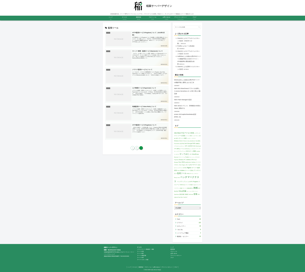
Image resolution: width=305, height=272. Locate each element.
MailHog (193, 162)
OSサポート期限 (191, 151)
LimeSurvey (187, 148)
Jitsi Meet (177, 133)
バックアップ (181, 181)
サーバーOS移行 (189, 184)
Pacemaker (176, 143)
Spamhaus (176, 194)
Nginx (189, 168)
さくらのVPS (189, 181)
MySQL (176, 191)
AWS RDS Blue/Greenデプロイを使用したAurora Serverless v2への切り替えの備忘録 (187, 91)
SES (199, 194)
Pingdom (195, 181)
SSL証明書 (182, 191)
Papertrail (176, 159)
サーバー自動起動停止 (188, 188)
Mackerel (176, 157)
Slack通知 (198, 141)
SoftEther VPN (190, 159)
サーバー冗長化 (189, 170)
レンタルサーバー (194, 148)
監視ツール (181, 173)
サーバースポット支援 (142, 259)
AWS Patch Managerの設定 (183, 99)
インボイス (176, 154)
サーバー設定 (140, 251)
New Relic (180, 197)
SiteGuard (191, 194)
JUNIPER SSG (192, 146)
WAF (199, 188)
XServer (185, 141)
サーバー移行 (183, 138)
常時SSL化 (182, 184)
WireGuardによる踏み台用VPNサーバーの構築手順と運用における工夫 (187, 81)
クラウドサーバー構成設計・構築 (145, 249)
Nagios (183, 164)
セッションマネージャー (192, 191)
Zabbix (199, 164)
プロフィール (173, 251)
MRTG (177, 138)
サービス (139, 247)
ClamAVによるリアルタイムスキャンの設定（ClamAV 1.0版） (188, 40)
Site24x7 (185, 197)
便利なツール (180, 148)
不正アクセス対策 (187, 133)
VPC (191, 154)
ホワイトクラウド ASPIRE (180, 167)
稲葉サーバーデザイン (110, 247)
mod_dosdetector (191, 141)
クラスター (197, 157)
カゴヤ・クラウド (191, 138)
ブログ (172, 257)
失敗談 (186, 194)
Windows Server (178, 141)
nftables (182, 170)
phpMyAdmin (188, 162)
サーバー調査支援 (141, 255)
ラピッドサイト (194, 173)
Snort (178, 170)
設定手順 (182, 143)
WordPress (195, 154)
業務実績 (172, 249)
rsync (194, 184)
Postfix (187, 157)
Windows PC (182, 159)
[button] (199, 27)
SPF (186, 146)
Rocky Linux (177, 177)
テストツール (182, 157)
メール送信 (181, 135)
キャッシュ (191, 157)
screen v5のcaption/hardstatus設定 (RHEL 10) (185, 116)
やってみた (184, 154)
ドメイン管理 (189, 135)
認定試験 (181, 194)
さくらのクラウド (191, 165)
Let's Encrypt (188, 143)
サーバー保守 (140, 257)
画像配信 (198, 143)
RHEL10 (189, 173)
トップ (172, 247)
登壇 (195, 194)
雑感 (195, 188)
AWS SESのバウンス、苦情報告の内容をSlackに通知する (187, 107)
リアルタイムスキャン (179, 146)
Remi (180, 164)
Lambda (198, 151)
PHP (193, 143)
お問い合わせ (173, 253)
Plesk (179, 162)
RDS (183, 162)
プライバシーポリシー (175, 255)
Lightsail (176, 197)
